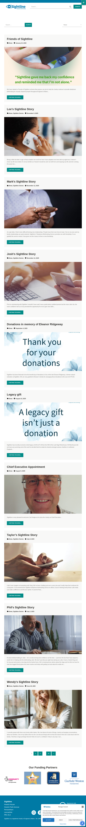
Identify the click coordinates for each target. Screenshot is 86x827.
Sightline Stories (18, 113)
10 (49, 753)
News (10, 43)
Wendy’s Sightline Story (22, 681)
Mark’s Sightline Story (21, 181)
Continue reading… (15, 97)
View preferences (76, 820)
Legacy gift (14, 394)
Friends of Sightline (20, 39)
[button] (82, 807)
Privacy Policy (63, 823)
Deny (61, 820)
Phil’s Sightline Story (20, 607)
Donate (77, 6)
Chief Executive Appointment (26, 466)
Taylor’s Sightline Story (22, 534)
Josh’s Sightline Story (21, 254)
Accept (48, 820)
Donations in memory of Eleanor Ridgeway (35, 324)
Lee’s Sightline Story (20, 109)
